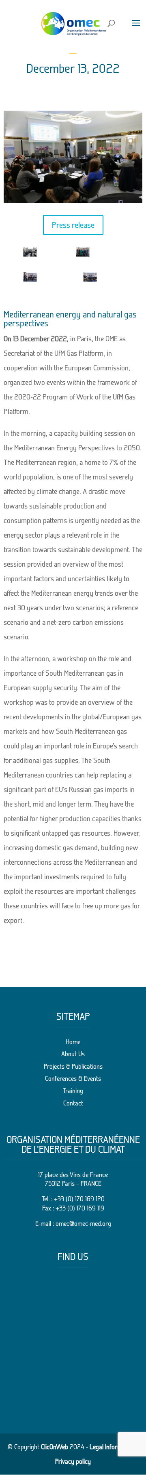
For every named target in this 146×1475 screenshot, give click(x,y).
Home (73, 1042)
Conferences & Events (73, 1078)
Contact (73, 1103)
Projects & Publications (73, 1066)
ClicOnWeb (54, 1447)
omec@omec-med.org (83, 1223)
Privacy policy (73, 1461)
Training (73, 1090)
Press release (73, 225)
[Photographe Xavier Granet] (30, 256)
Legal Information (112, 1447)
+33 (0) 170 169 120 (79, 1199)
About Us (73, 1054)
